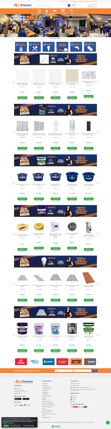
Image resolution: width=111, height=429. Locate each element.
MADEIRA (44, 399)
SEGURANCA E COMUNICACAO (49, 414)
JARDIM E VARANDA (46, 396)
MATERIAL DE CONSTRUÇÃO (48, 405)
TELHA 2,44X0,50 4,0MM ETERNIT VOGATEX (39, 286)
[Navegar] (2, 24)
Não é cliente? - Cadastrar (77, 1)
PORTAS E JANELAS (46, 412)
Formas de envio (17, 393)
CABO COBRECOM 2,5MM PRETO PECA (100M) (72, 234)
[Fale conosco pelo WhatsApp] (108, 423)
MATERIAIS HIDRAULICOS (47, 403)
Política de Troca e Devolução (20, 391)
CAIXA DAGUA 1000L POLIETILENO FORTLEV (55, 185)
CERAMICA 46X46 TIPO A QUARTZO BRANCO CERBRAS (39, 84)
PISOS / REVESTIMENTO (47, 410)
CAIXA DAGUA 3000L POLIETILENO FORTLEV (89, 185)
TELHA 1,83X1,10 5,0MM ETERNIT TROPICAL (55, 286)
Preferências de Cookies (28, 425)
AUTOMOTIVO (45, 383)
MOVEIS (44, 408)
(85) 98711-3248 (93, 6)
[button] (50, 38)
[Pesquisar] (69, 5)
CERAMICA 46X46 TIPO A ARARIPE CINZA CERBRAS (22, 84)
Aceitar (6, 425)
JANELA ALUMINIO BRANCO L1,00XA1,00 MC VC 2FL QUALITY (39, 134)
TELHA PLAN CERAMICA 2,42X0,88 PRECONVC (88, 286)
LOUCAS (44, 397)
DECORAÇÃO (45, 385)
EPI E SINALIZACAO (46, 389)
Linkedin (73, 401)
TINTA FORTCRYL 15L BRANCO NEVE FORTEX (55, 336)
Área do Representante (92, 1)
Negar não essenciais (15, 425)
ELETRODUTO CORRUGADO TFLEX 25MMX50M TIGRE (22, 235)
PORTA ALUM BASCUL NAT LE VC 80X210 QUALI (72, 134)
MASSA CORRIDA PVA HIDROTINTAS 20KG (88, 336)
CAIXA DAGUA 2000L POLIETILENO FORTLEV (72, 185)
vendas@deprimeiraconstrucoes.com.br (80, 387)
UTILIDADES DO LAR (46, 417)
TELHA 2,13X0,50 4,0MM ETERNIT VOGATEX (22, 286)
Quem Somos (17, 388)
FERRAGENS (45, 390)
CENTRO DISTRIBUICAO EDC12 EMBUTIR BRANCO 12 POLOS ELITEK (55, 235)
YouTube (74, 399)
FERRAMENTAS (45, 392)
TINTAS (44, 415)
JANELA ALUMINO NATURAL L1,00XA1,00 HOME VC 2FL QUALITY (22, 135)
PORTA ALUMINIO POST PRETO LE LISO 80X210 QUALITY (88, 134)
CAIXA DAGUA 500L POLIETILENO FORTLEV (39, 185)
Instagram (74, 396)
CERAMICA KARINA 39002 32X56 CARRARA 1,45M (89, 82)
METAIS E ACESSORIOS (47, 406)
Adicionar (23, 97)
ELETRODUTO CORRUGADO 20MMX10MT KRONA (39, 234)
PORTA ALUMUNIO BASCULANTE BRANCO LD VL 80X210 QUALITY (56, 134)
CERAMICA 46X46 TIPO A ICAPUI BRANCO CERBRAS (55, 84)
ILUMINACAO (45, 394)
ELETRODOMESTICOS (46, 387)
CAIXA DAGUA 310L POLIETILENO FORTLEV (22, 185)
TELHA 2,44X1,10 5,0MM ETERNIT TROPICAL (72, 286)
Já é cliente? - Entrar (63, 1)
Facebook (74, 397)
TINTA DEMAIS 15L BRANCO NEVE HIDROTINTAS (22, 336)
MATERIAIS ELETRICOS (47, 401)
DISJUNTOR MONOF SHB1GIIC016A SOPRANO (88, 235)
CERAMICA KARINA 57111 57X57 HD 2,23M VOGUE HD (72, 84)
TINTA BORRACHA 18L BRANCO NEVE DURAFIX (72, 336)
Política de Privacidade (19, 389)
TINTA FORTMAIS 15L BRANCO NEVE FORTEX (39, 336)
